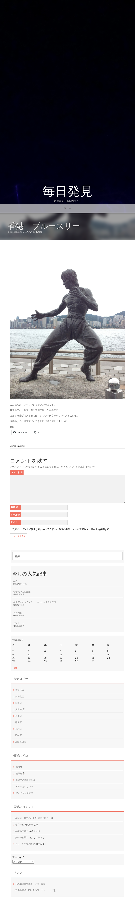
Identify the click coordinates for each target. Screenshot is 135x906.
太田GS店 (23, 584)
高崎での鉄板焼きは (25, 779)
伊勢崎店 (19, 689)
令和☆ (18, 824)
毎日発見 (67, 191)
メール (15, 514)
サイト (14, 522)
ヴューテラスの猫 (23, 844)
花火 (15, 580)
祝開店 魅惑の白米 (25, 818)
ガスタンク (18, 623)
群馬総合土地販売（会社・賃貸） (31, 883)
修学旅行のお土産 (21, 591)
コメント (17, 472)
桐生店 (21, 605)
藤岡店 (21, 626)
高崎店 (39, 231)
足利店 (18, 728)
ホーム (67, 208)
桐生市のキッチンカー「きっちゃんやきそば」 (35, 602)
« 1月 (14, 667)
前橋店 (21, 615)
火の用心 (17, 612)
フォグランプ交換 (24, 792)
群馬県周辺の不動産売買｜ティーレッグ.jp (35, 890)
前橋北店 (19, 696)
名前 (14, 507)
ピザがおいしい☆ (24, 786)
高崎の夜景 (20, 831)
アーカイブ (18, 857)
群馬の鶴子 (43, 818)
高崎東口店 (20, 741)
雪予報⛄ (20, 773)
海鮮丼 (19, 766)
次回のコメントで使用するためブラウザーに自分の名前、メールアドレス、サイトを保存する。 (62, 529)
